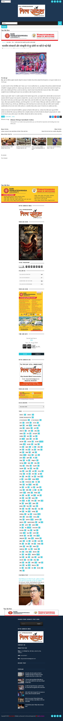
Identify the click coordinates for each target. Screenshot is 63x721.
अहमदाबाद (21, 433)
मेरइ (20, 527)
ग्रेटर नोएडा (21, 463)
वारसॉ (33, 541)
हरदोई (20, 562)
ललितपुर (29, 538)
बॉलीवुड (33, 508)
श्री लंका (21, 546)
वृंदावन (26, 543)
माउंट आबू (34, 516)
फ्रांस (20, 495)
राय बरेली (34, 533)
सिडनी (20, 557)
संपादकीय (34, 546)
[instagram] (60, 1)
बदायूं (26, 495)
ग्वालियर (29, 463)
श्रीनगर (27, 546)
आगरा (28, 433)
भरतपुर (39, 508)
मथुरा (28, 514)
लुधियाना (21, 541)
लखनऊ (34, 535)
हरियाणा (33, 562)
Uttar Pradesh (35, 420)
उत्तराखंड (21, 444)
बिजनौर (39, 500)
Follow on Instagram (26, 284)
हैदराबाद (26, 568)
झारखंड (27, 471)
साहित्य (26, 554)
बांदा (26, 500)
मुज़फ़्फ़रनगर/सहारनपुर (31, 522)
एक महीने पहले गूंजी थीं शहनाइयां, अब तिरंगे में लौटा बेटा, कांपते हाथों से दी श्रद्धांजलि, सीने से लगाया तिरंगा (35, 686)
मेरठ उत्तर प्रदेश (35, 527)
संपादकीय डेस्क (22, 549)
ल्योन (27, 541)
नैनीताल (21, 484)
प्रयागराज (21, 492)
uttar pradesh (23, 420)
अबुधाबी (21, 425)
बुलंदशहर (26, 503)
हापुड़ (26, 565)
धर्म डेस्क (26, 479)
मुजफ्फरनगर (28, 519)
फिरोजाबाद (35, 492)
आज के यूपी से (35, 433)
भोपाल (26, 511)
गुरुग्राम (21, 457)
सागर (20, 554)
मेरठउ (28, 530)
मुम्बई (20, 525)
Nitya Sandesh (12, 716)
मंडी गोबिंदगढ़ (22, 514)
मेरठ (13, 42)
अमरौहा (21, 428)
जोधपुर (34, 468)
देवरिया (27, 476)
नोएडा (27, 484)
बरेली (32, 495)
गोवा (26, 460)
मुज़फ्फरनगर (37, 519)
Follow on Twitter (25, 274)
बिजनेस (33, 500)
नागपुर (20, 482)
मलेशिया (21, 516)
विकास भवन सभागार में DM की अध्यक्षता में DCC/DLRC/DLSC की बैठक (38, 148)
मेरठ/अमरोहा (21, 530)
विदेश (20, 543)
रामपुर (28, 533)
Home (3, 42)
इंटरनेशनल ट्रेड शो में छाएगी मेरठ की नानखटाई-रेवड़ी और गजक (23, 147)
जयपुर (28, 468)
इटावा (34, 436)
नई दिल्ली (33, 479)
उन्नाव (20, 447)
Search (38, 623)
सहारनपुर (27, 551)
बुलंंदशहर (34, 503)
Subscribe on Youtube (26, 280)
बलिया (20, 498)
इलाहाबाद (27, 438)
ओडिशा (39, 447)
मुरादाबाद (33, 525)
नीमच (36, 482)
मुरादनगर (26, 525)
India (31, 339)
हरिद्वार (26, 562)
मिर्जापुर (21, 519)
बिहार (20, 503)
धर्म (20, 479)
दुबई (38, 473)
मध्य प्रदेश (35, 514)
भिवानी (20, 511)
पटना (26, 487)
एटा (32, 447)
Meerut (29, 414)
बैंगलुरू (27, 508)
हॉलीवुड (21, 570)
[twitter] (55, 1)
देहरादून (38, 476)
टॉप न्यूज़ (21, 473)
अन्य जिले (27, 422)
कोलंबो (20, 452)
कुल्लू (32, 449)
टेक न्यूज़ (39, 471)
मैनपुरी (34, 530)
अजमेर (21, 422)
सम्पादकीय (35, 549)
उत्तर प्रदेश (9, 42)
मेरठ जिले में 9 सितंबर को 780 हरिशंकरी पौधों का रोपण (7, 147)
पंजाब (20, 487)
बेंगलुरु (28, 506)
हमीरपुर (35, 559)
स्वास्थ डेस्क (21, 559)
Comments (38, 354)
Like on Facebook (25, 277)
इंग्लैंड (28, 436)
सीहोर (26, 557)
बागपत (20, 500)
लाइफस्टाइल (37, 538)
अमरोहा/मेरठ (35, 425)
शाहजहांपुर (38, 543)
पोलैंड (38, 490)
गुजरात (36, 455)
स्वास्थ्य (28, 559)
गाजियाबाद (21, 455)
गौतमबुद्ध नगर (34, 460)
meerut (21, 414)
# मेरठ (13, 116)
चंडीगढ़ (35, 463)
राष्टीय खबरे (21, 535)
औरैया (20, 449)
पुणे (33, 490)
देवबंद (20, 476)
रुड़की (28, 535)
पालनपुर (21, 490)
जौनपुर (21, 471)
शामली (32, 543)
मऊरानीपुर (33, 511)
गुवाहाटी (28, 457)
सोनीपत (33, 557)
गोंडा (33, 457)
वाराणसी (39, 541)
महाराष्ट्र (27, 516)
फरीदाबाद (28, 492)
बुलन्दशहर (21, 506)
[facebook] (57, 1)
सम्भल (20, 551)
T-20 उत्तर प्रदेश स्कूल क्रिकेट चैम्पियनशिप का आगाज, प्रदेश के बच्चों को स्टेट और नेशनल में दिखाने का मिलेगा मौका (35, 681)
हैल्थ (32, 568)
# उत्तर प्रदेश (8, 116)
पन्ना (31, 487)
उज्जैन (34, 438)
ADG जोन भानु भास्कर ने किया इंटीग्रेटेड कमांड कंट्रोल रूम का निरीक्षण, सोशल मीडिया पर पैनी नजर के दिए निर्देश (34, 699)
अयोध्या (29, 430)
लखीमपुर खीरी (22, 538)
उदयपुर (36, 444)
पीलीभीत (27, 490)
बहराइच (27, 498)
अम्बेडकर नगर (22, 430)
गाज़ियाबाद (29, 455)
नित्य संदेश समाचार (28, 482)
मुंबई (39, 522)
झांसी (33, 471)
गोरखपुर (21, 460)
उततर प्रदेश (21, 441)
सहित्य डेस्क (35, 551)
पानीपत (38, 487)
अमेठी (35, 428)
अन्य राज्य (34, 422)
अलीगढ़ (35, 430)
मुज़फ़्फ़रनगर (21, 522)
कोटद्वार (38, 449)
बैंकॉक (20, 508)
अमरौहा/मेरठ (28, 428)
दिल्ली (33, 473)
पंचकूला (34, 484)
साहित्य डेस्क (34, 554)
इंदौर (20, 438)
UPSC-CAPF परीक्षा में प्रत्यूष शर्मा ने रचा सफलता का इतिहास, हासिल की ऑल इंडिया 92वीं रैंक (35, 692)
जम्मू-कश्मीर (21, 468)
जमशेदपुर (27, 465)
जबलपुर (21, 465)
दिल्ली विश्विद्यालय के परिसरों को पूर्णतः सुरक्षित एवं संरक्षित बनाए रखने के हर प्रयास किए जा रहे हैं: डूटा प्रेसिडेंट (31, 580)
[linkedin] (52, 1)
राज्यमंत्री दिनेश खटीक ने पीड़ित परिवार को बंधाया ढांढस (34, 705)
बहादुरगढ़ (33, 498)
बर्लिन (38, 495)
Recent (25, 354)
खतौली (33, 452)
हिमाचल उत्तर (34, 565)
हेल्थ (20, 568)
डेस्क (27, 473)
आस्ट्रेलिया (21, 436)
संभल (29, 549)
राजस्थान (21, 533)
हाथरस (21, 565)
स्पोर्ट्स (39, 557)
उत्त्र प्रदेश (28, 444)
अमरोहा (27, 425)
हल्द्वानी (39, 562)
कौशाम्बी (27, 452)
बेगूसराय (34, 506)
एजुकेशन (27, 447)
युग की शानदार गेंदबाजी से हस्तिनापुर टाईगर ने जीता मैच (54, 147)
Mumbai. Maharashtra (25, 417)
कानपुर (27, 449)
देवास (32, 476)
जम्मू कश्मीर (35, 465)
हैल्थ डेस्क (38, 568)
